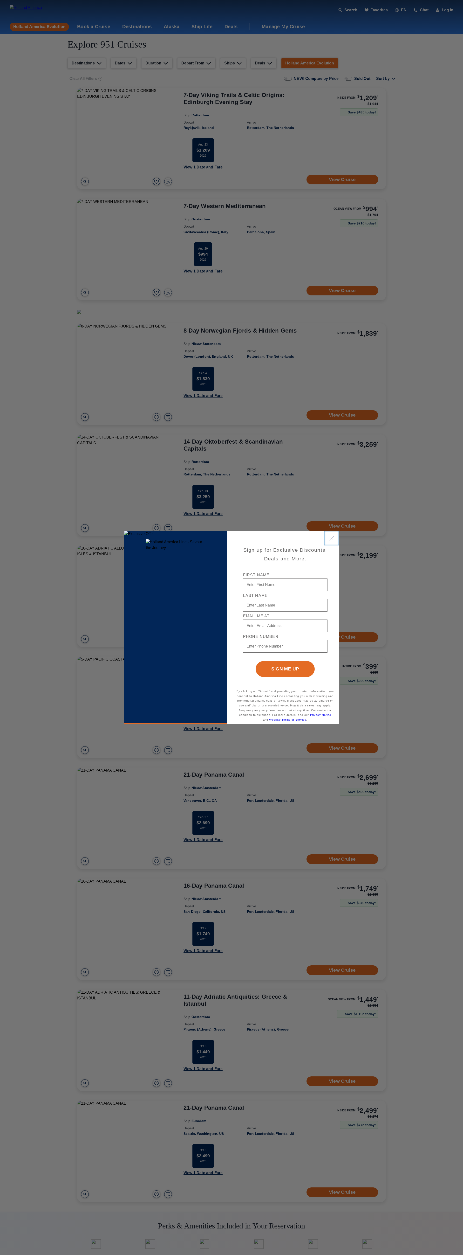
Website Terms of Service (287, 719)
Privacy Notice (320, 714)
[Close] (331, 538)
